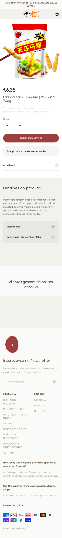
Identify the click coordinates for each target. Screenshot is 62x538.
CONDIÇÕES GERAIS (13, 409)
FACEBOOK (39, 405)
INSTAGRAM (40, 400)
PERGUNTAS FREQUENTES (10, 402)
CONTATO (8, 452)
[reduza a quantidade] (7, 125)
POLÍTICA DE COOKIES (14, 429)
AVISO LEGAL (10, 423)
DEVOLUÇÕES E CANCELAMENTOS (12, 445)
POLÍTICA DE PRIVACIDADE (10, 436)
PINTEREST (39, 411)
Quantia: (7, 119)
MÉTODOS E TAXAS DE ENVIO (15, 416)
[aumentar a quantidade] (20, 125)
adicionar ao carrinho (31, 138)
